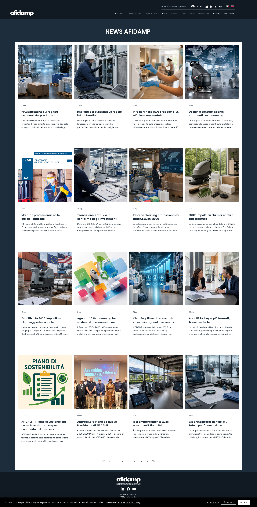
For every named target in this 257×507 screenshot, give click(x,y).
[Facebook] (215, 6)
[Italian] (227, 6)
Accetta (243, 502)
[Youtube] (220, 6)
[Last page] (153, 461)
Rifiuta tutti (229, 502)
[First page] (103, 461)
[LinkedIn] (211, 6)
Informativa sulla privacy (129, 502)
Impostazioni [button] (213, 502)
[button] (206, 6)
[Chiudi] (253, 502)
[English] (232, 6)
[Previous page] (109, 461)
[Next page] (147, 461)
